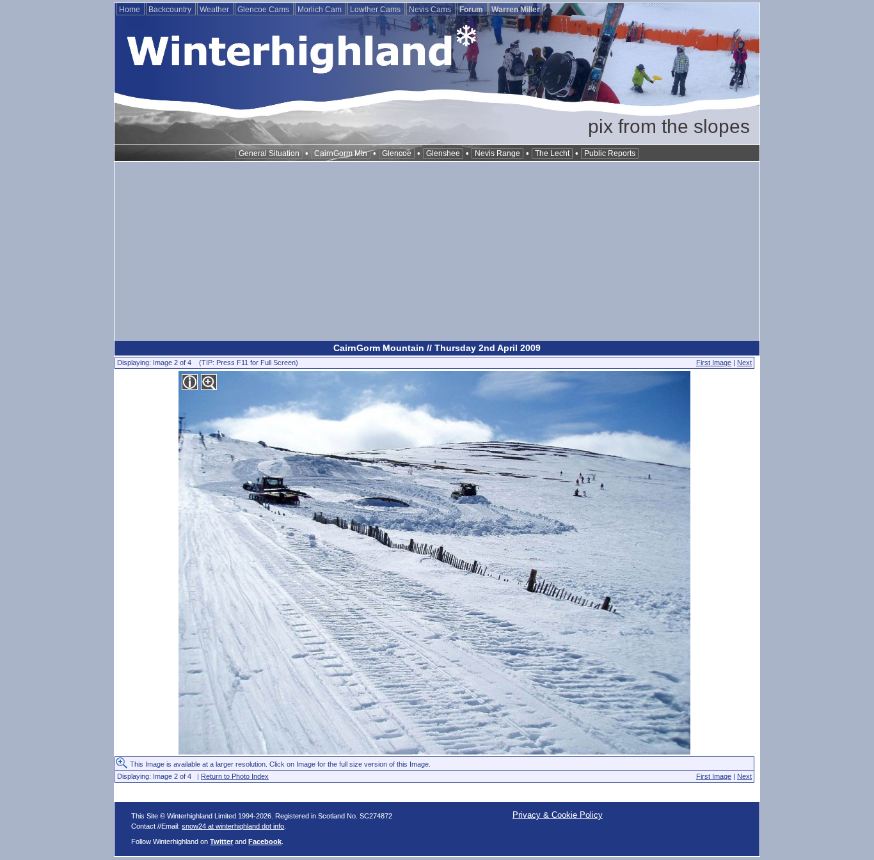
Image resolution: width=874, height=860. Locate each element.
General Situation (269, 153)
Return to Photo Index (235, 776)
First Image (713, 362)
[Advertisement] (437, 251)
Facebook (265, 841)
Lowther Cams (376, 9)
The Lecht (552, 153)
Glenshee (443, 153)
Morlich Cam (321, 9)
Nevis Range (497, 153)
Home (130, 9)
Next (744, 362)
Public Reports (609, 153)
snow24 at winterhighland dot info (233, 826)
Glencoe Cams (264, 9)
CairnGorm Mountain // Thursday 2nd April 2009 (437, 348)
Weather (215, 9)
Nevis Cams (431, 9)
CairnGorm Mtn (340, 153)
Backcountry (170, 9)
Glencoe (396, 153)
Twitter (221, 841)
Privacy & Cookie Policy (557, 815)
